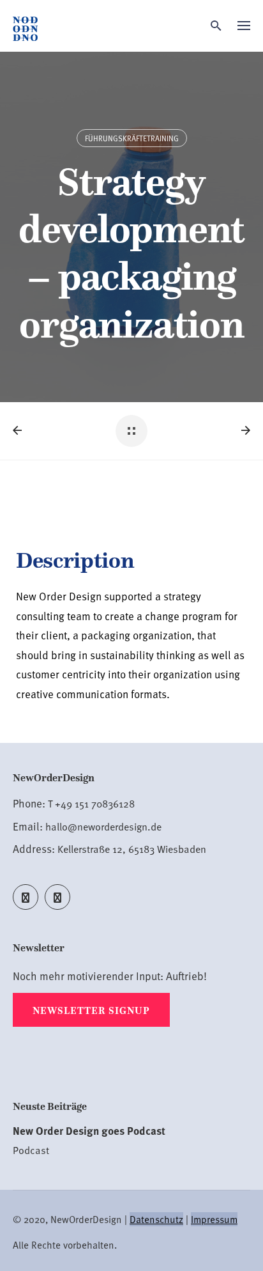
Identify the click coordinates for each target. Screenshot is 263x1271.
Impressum (214, 1219)
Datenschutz (156, 1219)
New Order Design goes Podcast (89, 1131)
